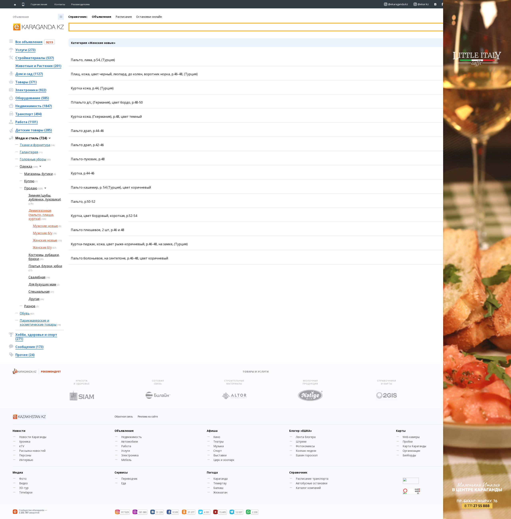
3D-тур (24, 488)
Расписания (124, 17)
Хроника (24, 441)
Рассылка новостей (32, 451)
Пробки (408, 441)
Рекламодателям (80, 4)
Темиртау (220, 483)
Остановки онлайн (149, 17)
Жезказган (220, 492)
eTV (21, 446)
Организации (411, 451)
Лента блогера (306, 437)
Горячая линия (39, 4)
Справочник (298, 472)
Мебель (126, 460)
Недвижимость (131, 437)
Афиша (212, 431)
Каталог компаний (308, 488)
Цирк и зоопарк (223, 460)
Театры (218, 441)
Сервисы (121, 472)
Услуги (125, 451)
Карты (401, 431)
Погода (212, 472)
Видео (23, 483)
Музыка (218, 446)
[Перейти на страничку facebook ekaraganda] (442, 4)
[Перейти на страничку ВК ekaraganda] (435, 4)
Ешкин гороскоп (307, 455)
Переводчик (129, 478)
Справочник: (77, 17)
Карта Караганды (414, 446)
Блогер (300, 431)
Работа (126, 446)
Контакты (59, 4)
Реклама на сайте (148, 416)
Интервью (26, 460)
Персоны (25, 455)
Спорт (217, 451)
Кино (216, 437)
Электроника (130, 455)
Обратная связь (124, 416)
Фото (23, 478)
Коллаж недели (306, 451)
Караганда (220, 478)
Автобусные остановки (311, 483)
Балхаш (218, 488)
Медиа (18, 472)
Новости (19, 431)
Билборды (409, 455)
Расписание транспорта (312, 478)
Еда (123, 483)
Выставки (220, 455)
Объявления (101, 17)
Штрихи (301, 441)
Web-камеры (411, 437)
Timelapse (26, 492)
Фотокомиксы (305, 446)
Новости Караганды (32, 437)
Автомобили (129, 441)
